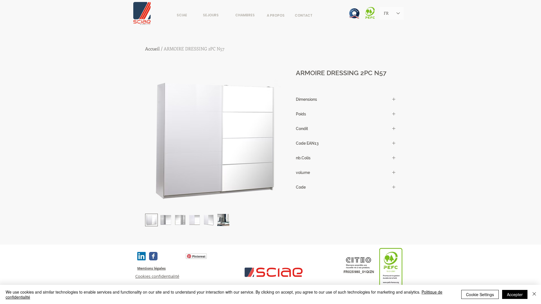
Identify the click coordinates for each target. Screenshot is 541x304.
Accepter (515, 294)
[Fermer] (534, 294)
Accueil (152, 49)
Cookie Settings (480, 294)
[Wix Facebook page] (153, 256)
